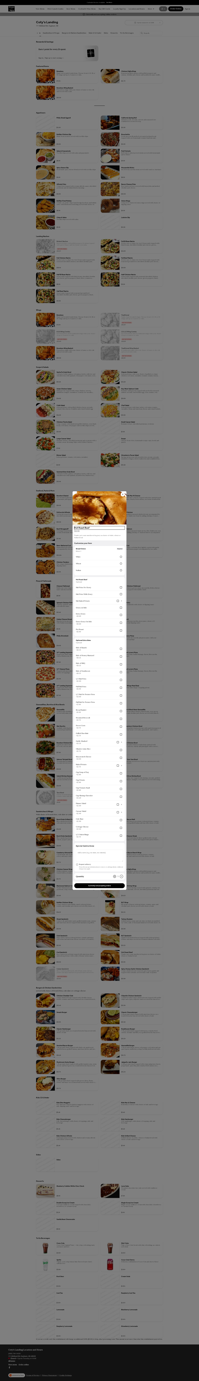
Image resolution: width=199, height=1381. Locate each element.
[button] (99, 507)
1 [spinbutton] (118, 876)
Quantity (80, 876)
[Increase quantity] (121, 876)
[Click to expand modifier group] (121, 600)
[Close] (123, 494)
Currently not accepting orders (99, 886)
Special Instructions (85, 846)
